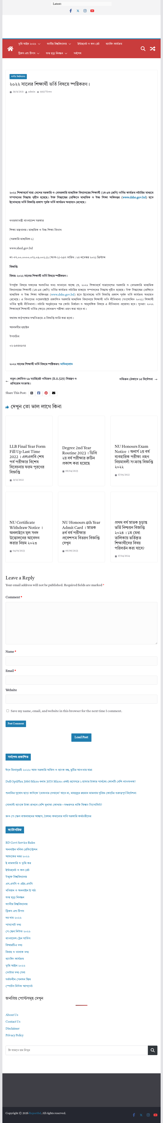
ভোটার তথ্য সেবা (15, 972)
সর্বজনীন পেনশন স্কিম (18, 979)
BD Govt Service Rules (20, 843)
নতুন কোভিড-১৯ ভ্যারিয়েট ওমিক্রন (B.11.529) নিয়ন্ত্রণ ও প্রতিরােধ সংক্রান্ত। (43, 381)
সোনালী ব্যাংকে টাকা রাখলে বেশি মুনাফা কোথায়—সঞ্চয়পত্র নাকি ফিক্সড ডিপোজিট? (54, 805)
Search (152, 1050)
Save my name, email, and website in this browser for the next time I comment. (66, 711)
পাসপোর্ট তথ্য (13, 924)
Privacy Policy (14, 1035)
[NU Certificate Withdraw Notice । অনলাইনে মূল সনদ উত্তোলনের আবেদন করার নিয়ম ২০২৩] (29, 494)
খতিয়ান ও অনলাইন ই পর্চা (21, 890)
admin (31, 92)
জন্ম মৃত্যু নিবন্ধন (54, 53)
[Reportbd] (10, 48)
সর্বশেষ (77, 53)
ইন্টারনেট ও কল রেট (88, 44)
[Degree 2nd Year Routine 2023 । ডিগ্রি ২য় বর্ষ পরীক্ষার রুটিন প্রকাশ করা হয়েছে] (81, 418)
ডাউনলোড (66, 364)
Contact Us (13, 1021)
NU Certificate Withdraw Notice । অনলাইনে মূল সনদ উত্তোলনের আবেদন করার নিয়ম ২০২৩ (26, 533)
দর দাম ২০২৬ (13, 918)
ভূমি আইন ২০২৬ (27, 44)
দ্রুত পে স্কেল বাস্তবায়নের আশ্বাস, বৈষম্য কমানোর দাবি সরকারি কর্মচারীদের (48, 816)
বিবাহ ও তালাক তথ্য (17, 952)
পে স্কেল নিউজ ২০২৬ (18, 931)
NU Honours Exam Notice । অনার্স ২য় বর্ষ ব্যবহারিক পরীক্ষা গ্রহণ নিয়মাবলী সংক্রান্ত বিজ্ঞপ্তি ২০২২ (134, 457)
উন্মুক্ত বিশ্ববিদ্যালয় (16, 877)
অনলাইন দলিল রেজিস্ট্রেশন (21, 849)
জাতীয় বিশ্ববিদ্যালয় (57, 44)
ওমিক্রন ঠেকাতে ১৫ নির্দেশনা (136, 379)
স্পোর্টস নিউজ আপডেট (19, 986)
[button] (38, 44)
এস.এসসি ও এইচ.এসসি (19, 883)
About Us (12, 1015)
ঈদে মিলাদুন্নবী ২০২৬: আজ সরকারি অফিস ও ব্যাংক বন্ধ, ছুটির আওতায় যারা (49, 770)
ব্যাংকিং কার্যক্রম (114, 44)
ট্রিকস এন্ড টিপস (26, 53)
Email (11, 671)
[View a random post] (152, 48)
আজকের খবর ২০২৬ (17, 856)
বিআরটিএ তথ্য (14, 945)
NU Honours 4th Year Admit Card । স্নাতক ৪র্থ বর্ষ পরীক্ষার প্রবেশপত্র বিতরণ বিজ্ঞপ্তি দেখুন (81, 533)
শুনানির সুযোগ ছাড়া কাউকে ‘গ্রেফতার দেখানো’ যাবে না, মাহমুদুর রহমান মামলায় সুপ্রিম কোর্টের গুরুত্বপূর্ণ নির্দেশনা (71, 793)
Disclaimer (12, 1028)
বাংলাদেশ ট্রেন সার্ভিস (18, 938)
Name (11, 651)
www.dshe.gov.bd (134, 197)
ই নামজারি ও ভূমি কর (18, 863)
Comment (14, 597)
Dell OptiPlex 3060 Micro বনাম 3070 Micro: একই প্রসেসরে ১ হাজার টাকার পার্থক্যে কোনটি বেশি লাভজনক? (71, 781)
